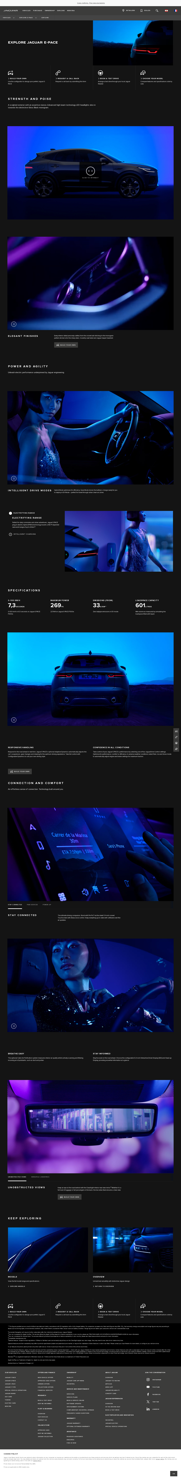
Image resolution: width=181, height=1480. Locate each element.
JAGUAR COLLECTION (45, 1436)
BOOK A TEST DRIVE (45, 1400)
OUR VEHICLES (43, 1417)
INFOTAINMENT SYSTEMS (75, 1407)
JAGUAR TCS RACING (112, 1381)
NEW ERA (8, 1406)
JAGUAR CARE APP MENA (75, 1381)
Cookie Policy (37, 1460)
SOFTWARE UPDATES (74, 1403)
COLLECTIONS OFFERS (45, 1387)
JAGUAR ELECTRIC (111, 1423)
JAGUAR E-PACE (10, 1381)
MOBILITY (70, 1377)
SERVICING (70, 1394)
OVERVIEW (41, 1413)
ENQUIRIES (70, 1440)
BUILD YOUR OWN (68, 345)
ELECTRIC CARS (10, 1403)
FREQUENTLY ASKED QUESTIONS (78, 1413)
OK (174, 1474)
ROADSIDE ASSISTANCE (75, 1436)
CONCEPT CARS (110, 1393)
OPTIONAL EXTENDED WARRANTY (78, 1426)
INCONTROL (71, 1384)
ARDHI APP (109, 1387)
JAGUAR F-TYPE (10, 1387)
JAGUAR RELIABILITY (112, 1390)
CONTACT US (42, 1420)
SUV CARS (8, 1396)
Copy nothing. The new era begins (91, 3)
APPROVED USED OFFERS (46, 1381)
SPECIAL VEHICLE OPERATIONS (15, 1390)
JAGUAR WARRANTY (73, 1423)
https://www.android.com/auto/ (97, 1336)
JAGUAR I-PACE (10, 1384)
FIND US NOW (71, 1443)
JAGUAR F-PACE (10, 1377)
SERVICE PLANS (72, 1397)
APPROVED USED (43, 1430)
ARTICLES (108, 1384)
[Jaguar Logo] (10, 10)
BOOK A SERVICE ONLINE (75, 1400)
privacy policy (160, 1459)
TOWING (8, 1400)
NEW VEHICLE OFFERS (45, 1377)
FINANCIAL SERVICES (45, 1390)
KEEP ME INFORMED (44, 1403)
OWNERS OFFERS (44, 1384)
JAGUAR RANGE (10, 1393)
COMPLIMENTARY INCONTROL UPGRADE (80, 1410)
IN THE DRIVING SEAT (112, 1407)
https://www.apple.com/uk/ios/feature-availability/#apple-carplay (108, 1334)
